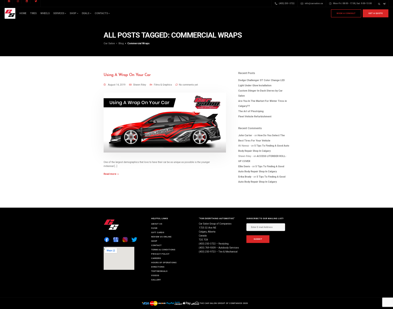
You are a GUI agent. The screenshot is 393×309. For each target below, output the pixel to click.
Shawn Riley (139, 84)
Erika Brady (244, 176)
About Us (156, 224)
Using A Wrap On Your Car (127, 75)
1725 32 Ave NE (207, 227)
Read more (110, 174)
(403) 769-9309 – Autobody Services (219, 247)
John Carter (245, 135)
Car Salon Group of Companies (215, 223)
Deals (85, 13)
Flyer (154, 228)
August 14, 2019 (117, 84)
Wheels (45, 13)
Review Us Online (161, 237)
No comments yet (188, 84)
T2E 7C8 (203, 239)
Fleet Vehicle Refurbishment (254, 116)
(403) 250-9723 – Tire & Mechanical (218, 251)
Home (22, 13)
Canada (203, 235)
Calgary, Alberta (207, 231)
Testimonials (159, 271)
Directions (157, 267)
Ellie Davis (244, 166)
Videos (155, 275)
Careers (156, 258)
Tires (33, 13)
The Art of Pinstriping (251, 111)
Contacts (101, 13)
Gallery (156, 280)
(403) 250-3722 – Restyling (214, 243)
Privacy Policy (160, 254)
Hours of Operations (164, 262)
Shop (73, 13)
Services (58, 13)
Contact (156, 245)
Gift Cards (157, 232)
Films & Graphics (163, 84)
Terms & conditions (163, 249)
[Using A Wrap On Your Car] (165, 126)
